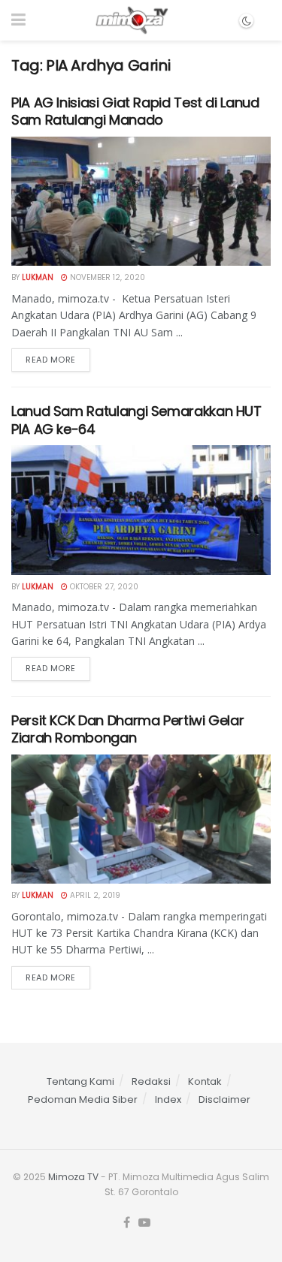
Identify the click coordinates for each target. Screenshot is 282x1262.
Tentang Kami (80, 1081)
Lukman (37, 277)
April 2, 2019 (94, 895)
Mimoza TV (73, 1176)
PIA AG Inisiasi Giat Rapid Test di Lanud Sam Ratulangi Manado (135, 111)
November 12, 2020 (106, 277)
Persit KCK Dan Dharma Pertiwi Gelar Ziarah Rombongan (127, 729)
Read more (51, 360)
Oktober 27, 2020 (103, 586)
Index (168, 1099)
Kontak (205, 1081)
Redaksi (151, 1081)
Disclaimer (224, 1099)
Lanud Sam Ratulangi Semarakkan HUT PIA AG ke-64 (136, 420)
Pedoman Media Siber (83, 1099)
